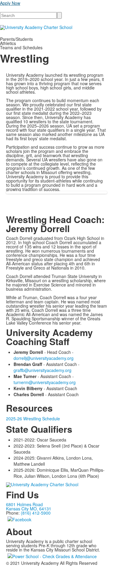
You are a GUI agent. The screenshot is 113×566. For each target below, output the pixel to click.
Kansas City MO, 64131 (28, 509)
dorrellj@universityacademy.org (44, 358)
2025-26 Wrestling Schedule (33, 419)
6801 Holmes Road (24, 504)
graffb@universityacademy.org (42, 370)
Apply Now (10, 3)
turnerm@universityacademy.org (45, 382)
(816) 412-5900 (36, 513)
